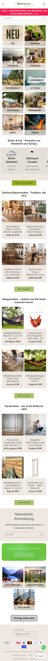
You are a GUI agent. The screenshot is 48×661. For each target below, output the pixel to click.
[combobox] (24, 18)
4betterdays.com (15, 651)
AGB (29, 655)
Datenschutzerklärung (19, 655)
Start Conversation (24, 555)
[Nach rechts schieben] (29, 177)
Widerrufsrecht (39, 651)
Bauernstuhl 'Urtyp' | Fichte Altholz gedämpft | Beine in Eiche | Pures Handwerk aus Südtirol (13, 233)
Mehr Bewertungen (24, 183)
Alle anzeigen (24, 289)
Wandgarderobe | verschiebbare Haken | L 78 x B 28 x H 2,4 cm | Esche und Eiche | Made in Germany (12, 490)
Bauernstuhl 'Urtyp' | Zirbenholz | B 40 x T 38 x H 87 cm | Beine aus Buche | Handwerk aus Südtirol (35, 277)
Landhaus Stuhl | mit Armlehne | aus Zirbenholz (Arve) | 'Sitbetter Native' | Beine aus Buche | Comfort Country (13, 277)
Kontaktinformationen (20, 659)
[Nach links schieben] (18, 177)
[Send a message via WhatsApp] (43, 647)
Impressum (33, 659)
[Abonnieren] (40, 534)
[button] (2, 4)
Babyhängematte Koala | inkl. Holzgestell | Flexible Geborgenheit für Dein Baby (13, 383)
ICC (30, 651)
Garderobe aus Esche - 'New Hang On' (35, 485)
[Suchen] (43, 18)
